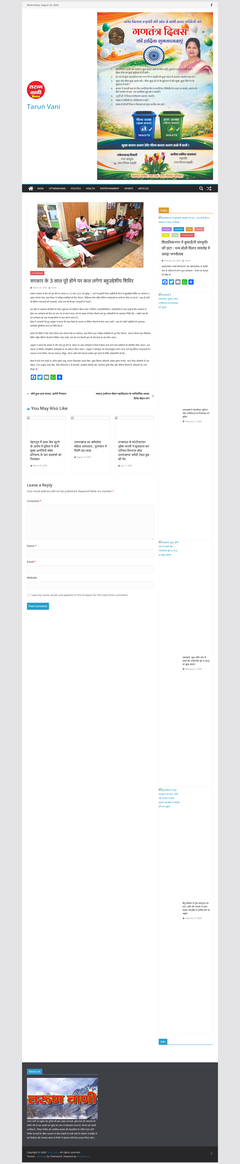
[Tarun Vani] (31, 188)
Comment (34, 501)
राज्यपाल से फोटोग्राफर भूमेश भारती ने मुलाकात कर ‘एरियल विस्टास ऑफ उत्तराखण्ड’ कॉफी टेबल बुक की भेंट (133, 450)
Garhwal (166, 229)
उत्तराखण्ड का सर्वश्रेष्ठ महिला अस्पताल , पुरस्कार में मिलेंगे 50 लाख (90, 446)
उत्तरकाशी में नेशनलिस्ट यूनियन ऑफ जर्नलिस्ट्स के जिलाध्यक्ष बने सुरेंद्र (196, 413)
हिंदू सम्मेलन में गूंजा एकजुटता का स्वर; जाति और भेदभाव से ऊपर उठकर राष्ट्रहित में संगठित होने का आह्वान (196, 908)
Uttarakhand (57, 188)
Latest (165, 235)
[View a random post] (209, 188)
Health (90, 188)
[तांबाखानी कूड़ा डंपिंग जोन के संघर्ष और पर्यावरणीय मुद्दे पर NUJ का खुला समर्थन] (169, 663)
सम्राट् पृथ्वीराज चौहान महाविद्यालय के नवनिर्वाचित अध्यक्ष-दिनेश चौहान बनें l (123, 396)
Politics (76, 188)
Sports (128, 188)
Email (31, 562)
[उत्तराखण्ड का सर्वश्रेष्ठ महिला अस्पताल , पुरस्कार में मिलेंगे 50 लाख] (90, 418)
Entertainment (109, 188)
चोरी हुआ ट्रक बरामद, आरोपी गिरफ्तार (48, 393)
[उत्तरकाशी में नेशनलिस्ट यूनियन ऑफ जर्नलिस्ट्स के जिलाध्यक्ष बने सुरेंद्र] (169, 415)
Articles (143, 188)
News (175, 235)
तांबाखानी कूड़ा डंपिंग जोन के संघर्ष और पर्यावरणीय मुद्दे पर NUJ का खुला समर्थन (196, 661)
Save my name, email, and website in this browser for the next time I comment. (79, 595)
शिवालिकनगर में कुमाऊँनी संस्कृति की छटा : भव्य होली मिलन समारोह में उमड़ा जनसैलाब (186, 248)
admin (54, 287)
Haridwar (179, 229)
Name (32, 546)
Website (32, 577)
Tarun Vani (43, 106)
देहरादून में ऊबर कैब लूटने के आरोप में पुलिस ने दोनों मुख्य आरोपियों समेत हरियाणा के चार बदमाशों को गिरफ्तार (45, 450)
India (40, 188)
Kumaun (199, 229)
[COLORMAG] (62, 1079)
